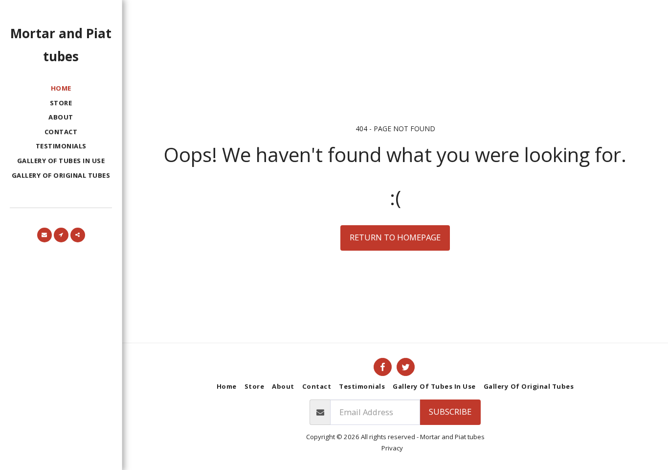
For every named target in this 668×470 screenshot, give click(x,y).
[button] (44, 235)
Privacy (392, 448)
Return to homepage (395, 237)
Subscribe (450, 411)
